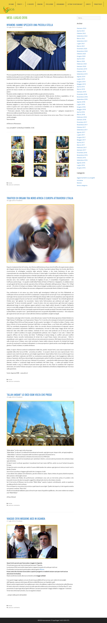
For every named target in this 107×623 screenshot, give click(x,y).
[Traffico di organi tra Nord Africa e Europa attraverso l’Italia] (40, 262)
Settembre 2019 (82, 74)
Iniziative (80, 180)
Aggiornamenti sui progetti (86, 178)
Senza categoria (82, 185)
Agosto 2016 (81, 163)
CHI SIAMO (11, 4)
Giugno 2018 (81, 107)
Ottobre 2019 (81, 71)
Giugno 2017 (81, 137)
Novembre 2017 (82, 125)
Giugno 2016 (81, 168)
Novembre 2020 (82, 51)
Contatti (88, 4)
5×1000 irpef (30, 4)
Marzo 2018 (81, 114)
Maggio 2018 (81, 109)
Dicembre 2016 (82, 153)
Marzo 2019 (81, 89)
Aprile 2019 (81, 87)
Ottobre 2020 (81, 54)
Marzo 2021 (81, 46)
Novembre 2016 (82, 155)
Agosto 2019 (81, 76)
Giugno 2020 (81, 56)
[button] (23, 4)
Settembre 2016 (82, 160)
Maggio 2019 (81, 84)
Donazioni (39, 4)
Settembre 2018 (82, 99)
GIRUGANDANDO (60, 4)
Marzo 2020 (81, 61)
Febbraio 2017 (82, 147)
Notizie (10, 183)
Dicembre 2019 (82, 69)
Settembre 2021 (82, 41)
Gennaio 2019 (81, 92)
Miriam (42, 569)
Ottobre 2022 (81, 33)
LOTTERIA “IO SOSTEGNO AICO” (75, 4)
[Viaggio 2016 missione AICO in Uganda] (32, 558)
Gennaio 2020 (81, 66)
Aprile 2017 (81, 142)
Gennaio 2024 (81, 28)
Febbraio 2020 (82, 64)
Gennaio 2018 (81, 120)
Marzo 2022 (81, 38)
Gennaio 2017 (81, 150)
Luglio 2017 (81, 135)
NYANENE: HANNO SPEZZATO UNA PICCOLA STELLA (30, 25)
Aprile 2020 (81, 59)
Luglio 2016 (81, 165)
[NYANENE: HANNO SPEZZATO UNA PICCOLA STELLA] (36, 70)
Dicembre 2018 (82, 94)
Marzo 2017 (81, 145)
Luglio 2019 (81, 79)
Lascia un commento (14, 185)
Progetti (19, 4)
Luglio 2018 (81, 104)
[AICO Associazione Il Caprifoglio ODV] (8, 10)
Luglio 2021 (81, 43)
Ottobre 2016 (81, 158)
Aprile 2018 (81, 112)
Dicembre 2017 (82, 122)
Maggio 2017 (81, 140)
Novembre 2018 (82, 97)
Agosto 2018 (81, 102)
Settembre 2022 (82, 36)
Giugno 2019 (81, 82)
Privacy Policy (98, 4)
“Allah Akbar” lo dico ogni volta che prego (29, 394)
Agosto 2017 (81, 132)
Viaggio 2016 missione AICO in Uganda (26, 518)
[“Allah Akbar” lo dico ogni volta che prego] (40, 445)
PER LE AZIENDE (49, 4)
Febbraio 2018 (82, 117)
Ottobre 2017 (81, 127)
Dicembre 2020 (82, 49)
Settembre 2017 (82, 130)
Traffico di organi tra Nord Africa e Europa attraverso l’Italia (40, 198)
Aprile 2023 (81, 31)
